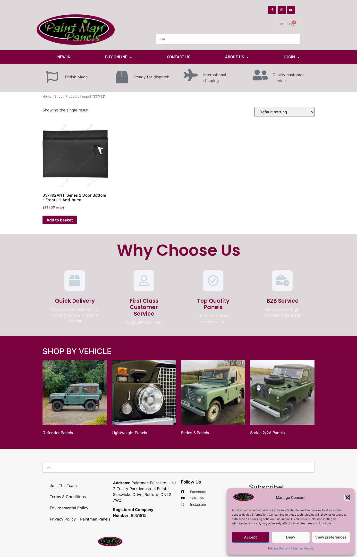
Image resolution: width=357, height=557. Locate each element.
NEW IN (63, 57)
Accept (250, 537)
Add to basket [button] (59, 220)
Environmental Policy (69, 507)
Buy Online (116, 57)
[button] (347, 497)
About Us (234, 57)
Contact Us (178, 57)
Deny (290, 537)
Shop (58, 96)
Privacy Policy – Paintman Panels (291, 548)
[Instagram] (282, 10)
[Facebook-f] (272, 10)
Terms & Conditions (68, 496)
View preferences (331, 537)
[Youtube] (291, 10)
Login (289, 57)
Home (46, 96)
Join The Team (63, 485)
